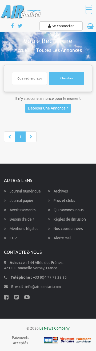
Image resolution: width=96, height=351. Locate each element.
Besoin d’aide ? (21, 219)
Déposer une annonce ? (48, 108)
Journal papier (21, 200)
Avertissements (22, 210)
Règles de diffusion (69, 219)
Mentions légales (23, 229)
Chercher (66, 78)
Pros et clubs (64, 200)
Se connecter (62, 26)
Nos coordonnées (68, 229)
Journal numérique (25, 191)
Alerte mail (62, 238)
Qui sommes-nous (68, 210)
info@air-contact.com (43, 287)
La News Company (54, 328)
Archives (60, 191)
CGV (13, 238)
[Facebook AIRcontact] (12, 26)
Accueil (22, 50)
